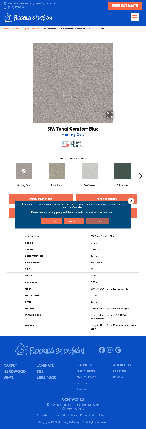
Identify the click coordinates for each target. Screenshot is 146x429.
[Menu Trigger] (135, 17)
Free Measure (86, 371)
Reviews (82, 390)
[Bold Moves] (122, 171)
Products (35, 28)
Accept (52, 221)
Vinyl (9, 378)
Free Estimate (86, 377)
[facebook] (103, 350)
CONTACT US (73, 399)
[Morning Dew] (23, 171)
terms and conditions (82, 212)
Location (119, 371)
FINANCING (107, 199)
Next (140, 170)
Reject (74, 221)
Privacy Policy (88, 415)
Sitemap (104, 415)
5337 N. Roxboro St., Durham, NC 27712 (32, 3)
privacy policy (55, 212)
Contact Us (40, 199)
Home (6, 28)
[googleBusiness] (119, 350)
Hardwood (15, 371)
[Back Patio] (56, 171)
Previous (5, 170)
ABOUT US (122, 365)
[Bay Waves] (89, 171)
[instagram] (111, 350)
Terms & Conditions (65, 415)
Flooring (15, 28)
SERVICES (84, 365)
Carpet (25, 28)
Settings (97, 221)
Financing (83, 383)
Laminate (45, 365)
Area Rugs (46, 378)
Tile (39, 371)
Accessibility (44, 415)
